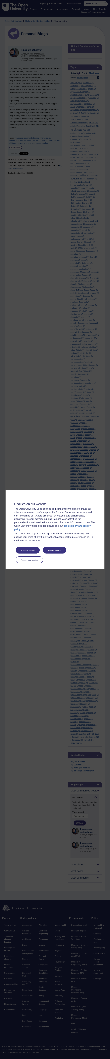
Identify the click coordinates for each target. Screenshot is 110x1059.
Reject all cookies (54, 551)
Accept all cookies (28, 551)
